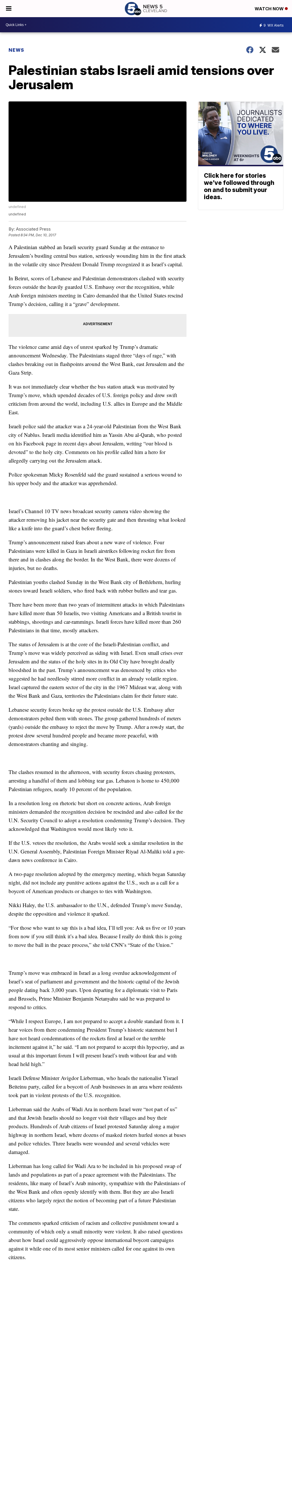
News (16, 50)
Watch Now (270, 8)
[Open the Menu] (8, 8)
